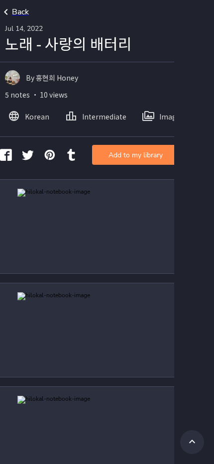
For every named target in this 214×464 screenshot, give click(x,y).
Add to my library (135, 155)
